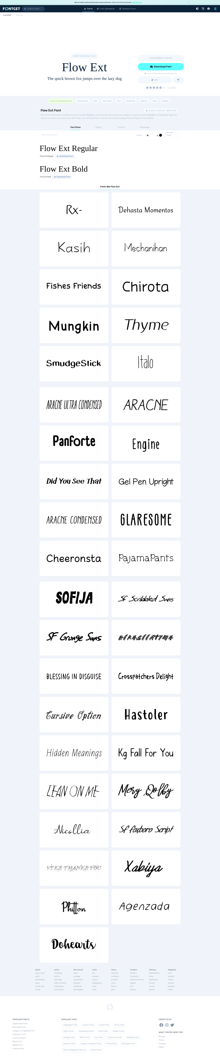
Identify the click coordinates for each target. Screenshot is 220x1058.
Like (156, 80)
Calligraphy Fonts (70, 1025)
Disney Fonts (96, 1050)
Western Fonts (69, 1044)
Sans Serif (107, 101)
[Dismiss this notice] (188, 2)
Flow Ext (89, 115)
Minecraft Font (19, 1027)
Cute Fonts (103, 1031)
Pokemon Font (19, 1034)
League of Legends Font (24, 1031)
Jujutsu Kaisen (19, 1038)
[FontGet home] (11, 8)
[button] (198, 8)
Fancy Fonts (119, 1025)
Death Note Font (20, 1024)
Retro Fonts (85, 1037)
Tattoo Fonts (68, 1031)
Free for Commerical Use (61, 101)
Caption (144, 101)
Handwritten (82, 101)
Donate (172, 110)
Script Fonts (104, 1025)
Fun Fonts (99, 1037)
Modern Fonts (118, 1031)
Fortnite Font (18, 1048)
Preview (170, 132)
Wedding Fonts (133, 1037)
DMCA (161, 1047)
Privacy (162, 1036)
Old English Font (128, 1044)
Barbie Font (18, 1045)
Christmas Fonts (115, 1037)
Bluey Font (17, 1041)
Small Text (130, 101)
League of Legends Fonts (90, 1044)
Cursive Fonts (88, 1025)
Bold (155, 101)
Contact (162, 1043)
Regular (165, 101)
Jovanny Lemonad (156, 110)
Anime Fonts (111, 1044)
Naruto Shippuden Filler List (74, 1050)
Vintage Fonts (69, 1037)
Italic (95, 101)
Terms (161, 1040)
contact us (137, 2)
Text (119, 101)
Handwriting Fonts (86, 1031)
